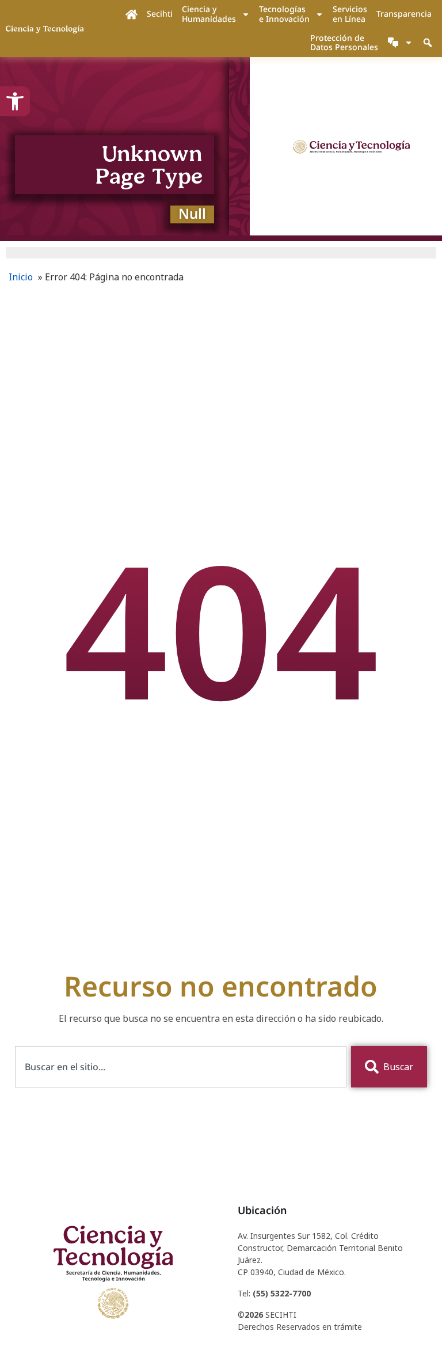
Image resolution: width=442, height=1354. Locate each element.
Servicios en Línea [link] (350, 13)
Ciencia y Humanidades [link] (209, 13)
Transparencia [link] (404, 13)
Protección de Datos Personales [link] (344, 42)
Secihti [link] (160, 13)
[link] (15, 101)
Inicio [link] (21, 277)
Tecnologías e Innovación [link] (284, 13)
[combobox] (181, 1066)
